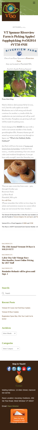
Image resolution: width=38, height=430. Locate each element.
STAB (31, 223)
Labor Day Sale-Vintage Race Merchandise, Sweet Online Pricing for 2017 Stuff (17, 260)
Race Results (7, 244)
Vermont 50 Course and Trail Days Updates (16, 308)
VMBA (25, 223)
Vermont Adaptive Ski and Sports (23, 217)
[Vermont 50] (11, 20)
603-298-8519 (6, 200)
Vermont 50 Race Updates (10, 312)
